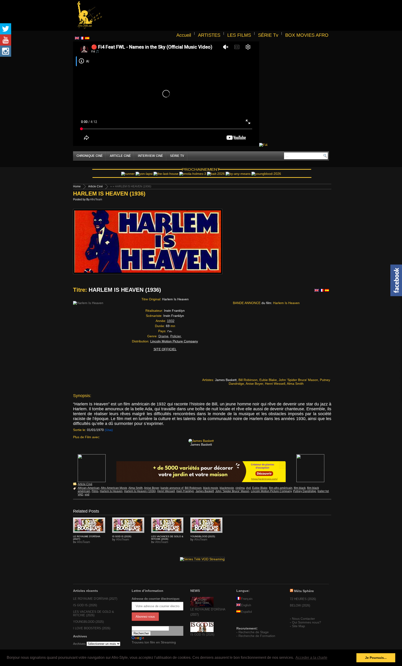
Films (95, 491)
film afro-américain (280, 488)
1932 (170, 321)
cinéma (240, 488)
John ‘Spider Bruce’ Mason (232, 491)
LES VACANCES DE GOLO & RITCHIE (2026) (167, 537)
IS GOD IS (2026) (121, 536)
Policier (175, 336)
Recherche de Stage (253, 632)
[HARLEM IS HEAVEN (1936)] (89, 525)
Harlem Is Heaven (111, 491)
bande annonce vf (172, 488)
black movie (210, 488)
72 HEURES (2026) (303, 599)
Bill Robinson (193, 488)
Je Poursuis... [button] (376, 657)
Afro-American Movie (114, 488)
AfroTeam (96, 199)
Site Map (298, 626)
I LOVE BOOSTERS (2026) (91, 628)
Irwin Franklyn (185, 491)
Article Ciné (120, 156)
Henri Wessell (166, 491)
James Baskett (204, 491)
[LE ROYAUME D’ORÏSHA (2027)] (202, 606)
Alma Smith (135, 488)
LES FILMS (239, 35)
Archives (79, 644)
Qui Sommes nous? (306, 622)
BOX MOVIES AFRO (306, 35)
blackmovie (227, 488)
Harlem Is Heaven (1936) (140, 491)
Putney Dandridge (304, 491)
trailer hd (323, 491)
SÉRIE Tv (268, 35)
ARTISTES (209, 35)
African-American (89, 488)
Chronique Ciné (90, 156)
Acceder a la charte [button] (311, 657)
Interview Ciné (150, 156)
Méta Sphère (304, 591)
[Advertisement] (216, 15)
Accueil (183, 35)
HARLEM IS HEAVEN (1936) (109, 193)
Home (77, 186)
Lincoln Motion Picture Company (271, 491)
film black (300, 488)
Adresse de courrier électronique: (156, 598)
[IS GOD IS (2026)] (202, 631)
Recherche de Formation (256, 636)
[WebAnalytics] (245, 621)
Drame (163, 336)
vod (87, 494)
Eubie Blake (260, 488)
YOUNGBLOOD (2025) (202, 536)
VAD (80, 494)
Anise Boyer (151, 488)
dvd (248, 488)
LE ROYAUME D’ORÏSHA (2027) (95, 598)
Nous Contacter (303, 618)
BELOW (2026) (300, 605)
